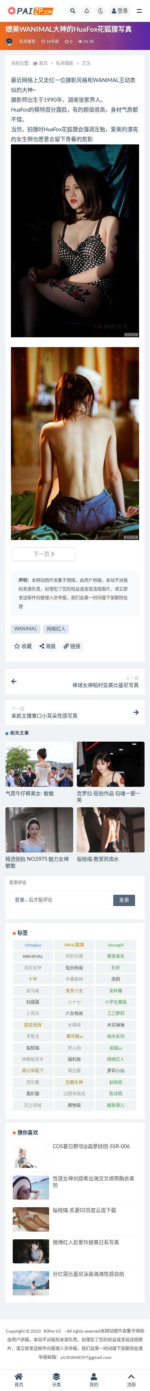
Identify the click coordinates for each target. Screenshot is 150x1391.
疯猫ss (116, 1048)
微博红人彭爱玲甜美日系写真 (86, 1242)
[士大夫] (9, 42)
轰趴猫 (32, 1094)
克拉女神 (33, 968)
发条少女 (74, 991)
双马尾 (32, 991)
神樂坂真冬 (33, 1059)
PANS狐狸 (74, 945)
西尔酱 (32, 1082)
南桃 (115, 979)
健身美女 (116, 956)
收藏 (26, 646)
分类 (56, 1385)
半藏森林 (74, 979)
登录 (123, 10)
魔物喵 (74, 1105)
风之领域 (33, 1105)
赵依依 (115, 1082)
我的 (94, 1385)
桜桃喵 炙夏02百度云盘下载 (84, 1210)
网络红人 (56, 629)
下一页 (42, 554)
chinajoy (33, 945)
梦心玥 (74, 1048)
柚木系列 (116, 1036)
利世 (115, 968)
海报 (50, 646)
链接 (74, 646)
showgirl (116, 945)
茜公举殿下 (33, 1071)
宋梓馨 (115, 991)
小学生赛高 (116, 1002)
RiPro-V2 (52, 1331)
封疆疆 (32, 1002)
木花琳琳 (116, 1025)
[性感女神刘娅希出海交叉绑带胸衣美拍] (31, 1198)
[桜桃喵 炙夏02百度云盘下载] (31, 1219)
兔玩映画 (74, 968)
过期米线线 (74, 1094)
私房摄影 (27, 42)
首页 (43, 63)
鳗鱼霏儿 (116, 1105)
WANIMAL (25, 629)
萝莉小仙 (116, 1071)
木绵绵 (74, 1025)
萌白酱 (74, 1071)
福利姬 (74, 1059)
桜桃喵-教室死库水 (98, 859)
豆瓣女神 (74, 1082)
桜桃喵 (32, 1048)
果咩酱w (74, 1036)
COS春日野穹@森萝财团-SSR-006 (91, 1146)
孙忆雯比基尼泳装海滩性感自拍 (88, 1274)
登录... (21, 900)
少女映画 (74, 1013)
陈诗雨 (115, 1094)
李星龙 (32, 1036)
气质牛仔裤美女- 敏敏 (29, 793)
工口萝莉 (116, 1013)
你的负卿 (74, 956)
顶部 (131, 1385)
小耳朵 (32, 1013)
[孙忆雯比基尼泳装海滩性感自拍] (31, 1289)
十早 (32, 979)
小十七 (74, 1002)
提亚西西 (33, 1025)
